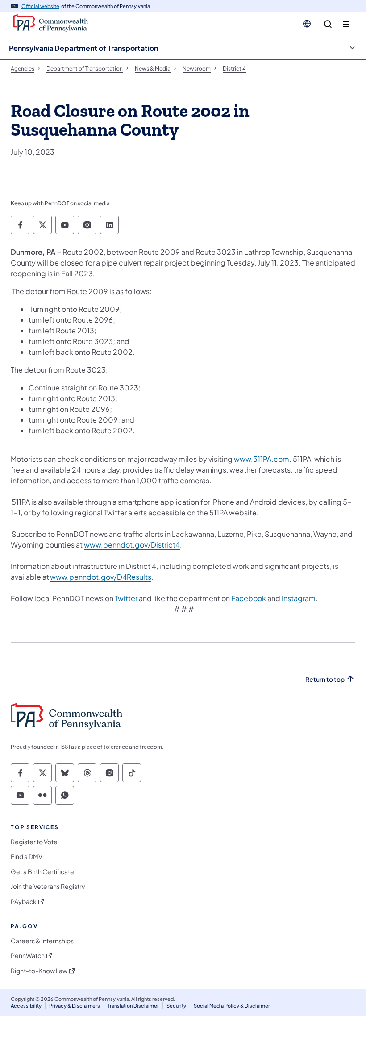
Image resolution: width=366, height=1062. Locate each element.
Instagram (299, 598)
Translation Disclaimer (133, 1005)
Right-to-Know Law (39, 971)
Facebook (248, 598)
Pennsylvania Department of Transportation (83, 48)
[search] (328, 24)
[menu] (346, 24)
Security (176, 1005)
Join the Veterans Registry (48, 886)
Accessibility (26, 1005)
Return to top (325, 679)
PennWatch (28, 955)
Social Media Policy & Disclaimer (232, 1005)
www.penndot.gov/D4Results (100, 576)
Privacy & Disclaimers (74, 1005)
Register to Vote (34, 842)
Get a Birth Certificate (42, 871)
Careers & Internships (42, 941)
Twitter (126, 598)
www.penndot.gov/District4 (132, 544)
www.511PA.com (261, 459)
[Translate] (307, 24)
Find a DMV (26, 856)
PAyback (24, 901)
